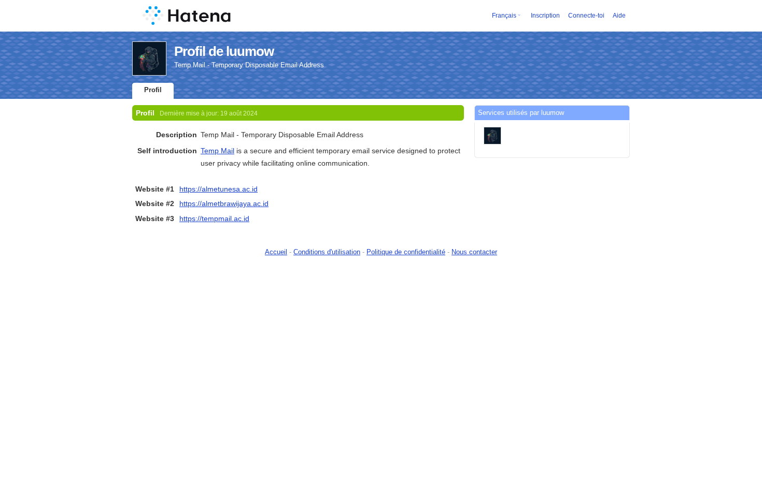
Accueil (276, 252)
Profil (153, 90)
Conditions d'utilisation (326, 252)
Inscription (545, 15)
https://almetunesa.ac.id (218, 189)
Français (504, 15)
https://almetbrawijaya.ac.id (224, 203)
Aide (619, 15)
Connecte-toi (586, 15)
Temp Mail (217, 151)
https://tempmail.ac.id (214, 218)
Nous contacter (474, 252)
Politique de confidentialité (405, 252)
